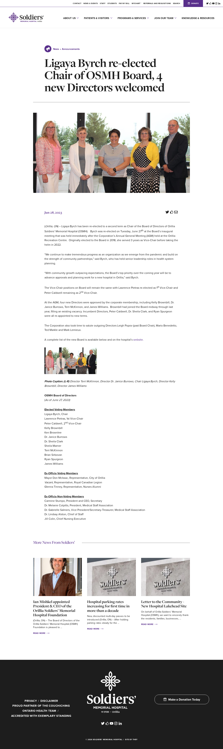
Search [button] (176, 3)
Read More (39, 633)
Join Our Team (163, 18)
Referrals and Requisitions (157, 3)
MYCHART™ (136, 3)
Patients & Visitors (96, 18)
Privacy (31, 701)
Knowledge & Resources (198, 18)
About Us (69, 18)
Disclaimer (49, 701)
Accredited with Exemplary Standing (41, 716)
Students (112, 3)
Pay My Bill (124, 3)
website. (138, 339)
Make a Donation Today (184, 699)
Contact (77, 3)
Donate (195, 3)
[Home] (111, 692)
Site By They (131, 740)
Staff (102, 3)
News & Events (90, 3)
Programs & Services (132, 18)
